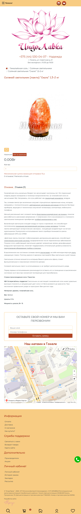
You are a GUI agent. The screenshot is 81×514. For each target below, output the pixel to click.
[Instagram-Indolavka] (58, 3)
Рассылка (9, 481)
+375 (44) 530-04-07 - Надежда (40, 56)
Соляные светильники (41, 68)
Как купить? (10, 431)
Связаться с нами (12, 442)
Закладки (9, 478)
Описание (8, 187)
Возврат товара (11, 445)
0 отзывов (8, 176)
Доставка (9, 425)
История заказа (11, 475)
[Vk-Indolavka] (63, 3)
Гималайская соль (19, 68)
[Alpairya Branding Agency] (9, 503)
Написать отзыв (21, 176)
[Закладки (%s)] (73, 511)
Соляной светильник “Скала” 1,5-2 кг (25, 71)
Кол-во (7, 165)
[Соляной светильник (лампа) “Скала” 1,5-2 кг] (40, 117)
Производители (12, 458)
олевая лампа (13, 202)
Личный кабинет (12, 472)
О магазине (10, 428)
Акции (7, 461)
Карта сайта (10, 448)
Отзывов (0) (20, 187)
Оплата (8, 422)
